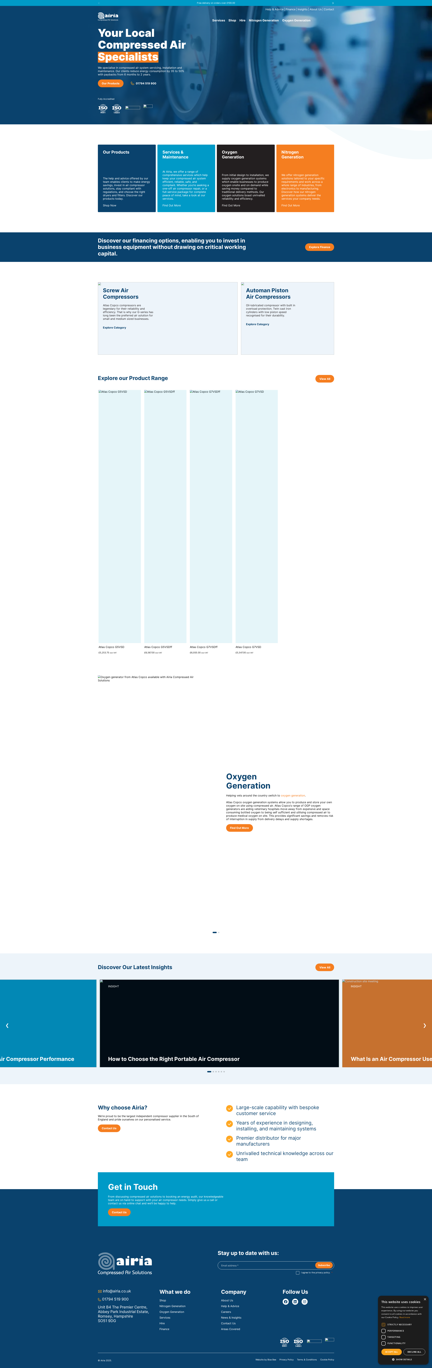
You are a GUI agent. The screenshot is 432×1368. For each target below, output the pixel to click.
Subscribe (324, 1265)
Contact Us (109, 1128)
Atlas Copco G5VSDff (158, 647)
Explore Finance (319, 247)
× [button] (425, 1299)
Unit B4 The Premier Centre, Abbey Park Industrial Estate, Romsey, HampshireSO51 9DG (123, 1314)
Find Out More (172, 205)
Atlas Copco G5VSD (111, 647)
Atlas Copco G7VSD (248, 647)
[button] (99, 3)
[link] (216, 804)
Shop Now (109, 205)
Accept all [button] (391, 1351)
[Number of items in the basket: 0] (324, 20)
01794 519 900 (146, 83)
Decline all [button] (414, 1351)
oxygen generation (293, 795)
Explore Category (114, 327)
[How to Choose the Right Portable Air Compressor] (219, 1023)
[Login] (330, 20)
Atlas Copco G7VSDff (204, 647)
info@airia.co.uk (117, 1291)
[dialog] (403, 1330)
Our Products (110, 83)
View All (324, 379)
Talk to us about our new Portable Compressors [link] (216, 3)
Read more (404, 1317)
